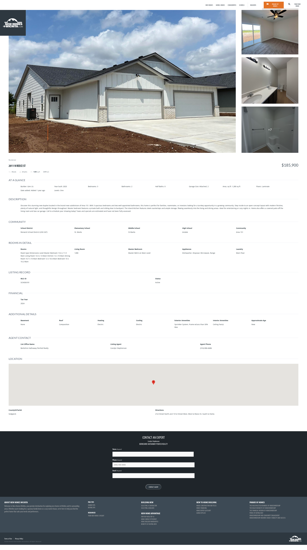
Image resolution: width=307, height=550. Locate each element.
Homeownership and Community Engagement (265, 515)
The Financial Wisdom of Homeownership (263, 510)
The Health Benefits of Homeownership (263, 508)
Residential (12, 160)
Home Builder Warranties (149, 521)
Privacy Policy (19, 538)
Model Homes (220, 5)
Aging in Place (201, 513)
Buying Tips (91, 507)
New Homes (209, 5)
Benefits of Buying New (149, 524)
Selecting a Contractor (149, 505)
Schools (242, 5)
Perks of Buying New (256, 513)
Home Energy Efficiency (149, 519)
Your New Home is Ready (96, 515)
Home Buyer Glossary (203, 510)
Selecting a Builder (147, 508)
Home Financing (201, 508)
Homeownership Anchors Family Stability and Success (268, 518)
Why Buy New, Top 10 (147, 516)
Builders (253, 5)
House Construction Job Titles (206, 505)
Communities (232, 5)
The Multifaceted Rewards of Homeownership (265, 505)
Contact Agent (153, 487)
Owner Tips (91, 505)
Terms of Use (8, 538)
